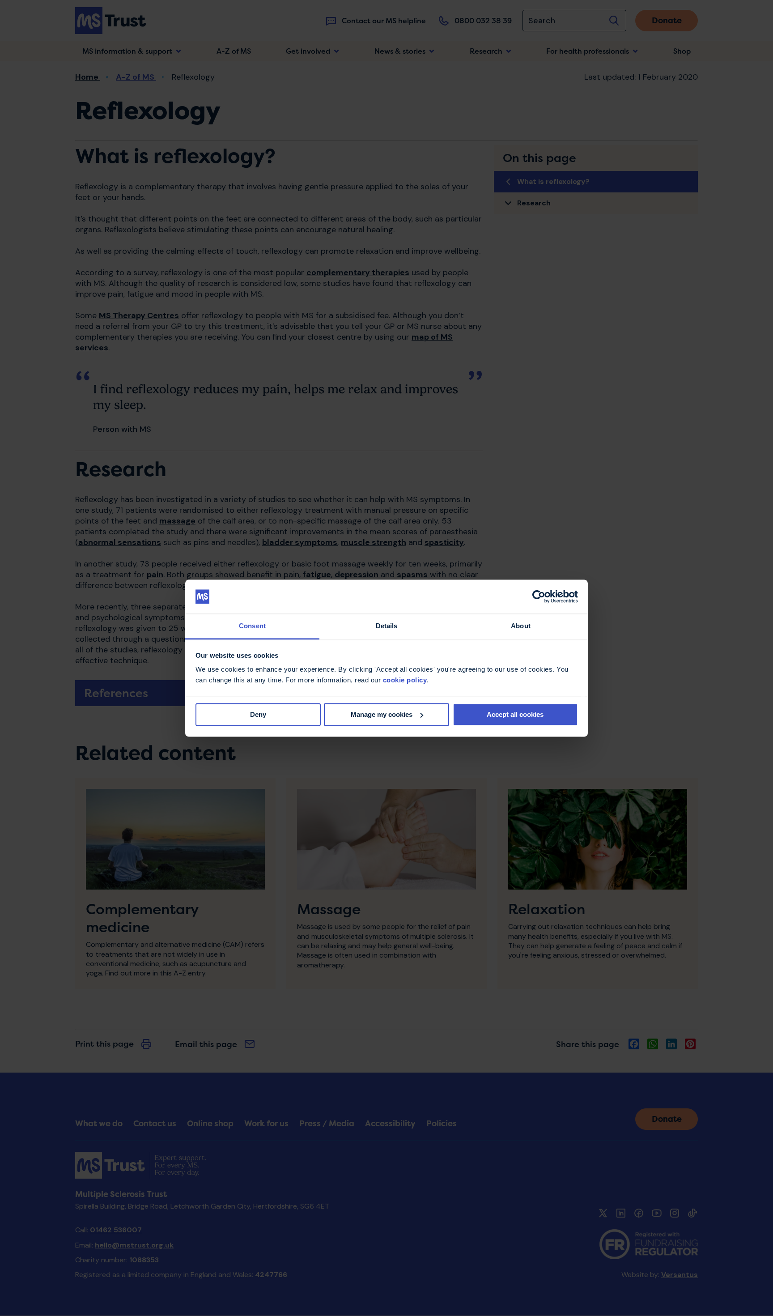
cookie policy (405, 680)
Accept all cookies (515, 714)
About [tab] (521, 626)
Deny (258, 714)
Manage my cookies (381, 714)
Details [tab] (387, 626)
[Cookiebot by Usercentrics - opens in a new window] (539, 596)
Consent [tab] (252, 626)
